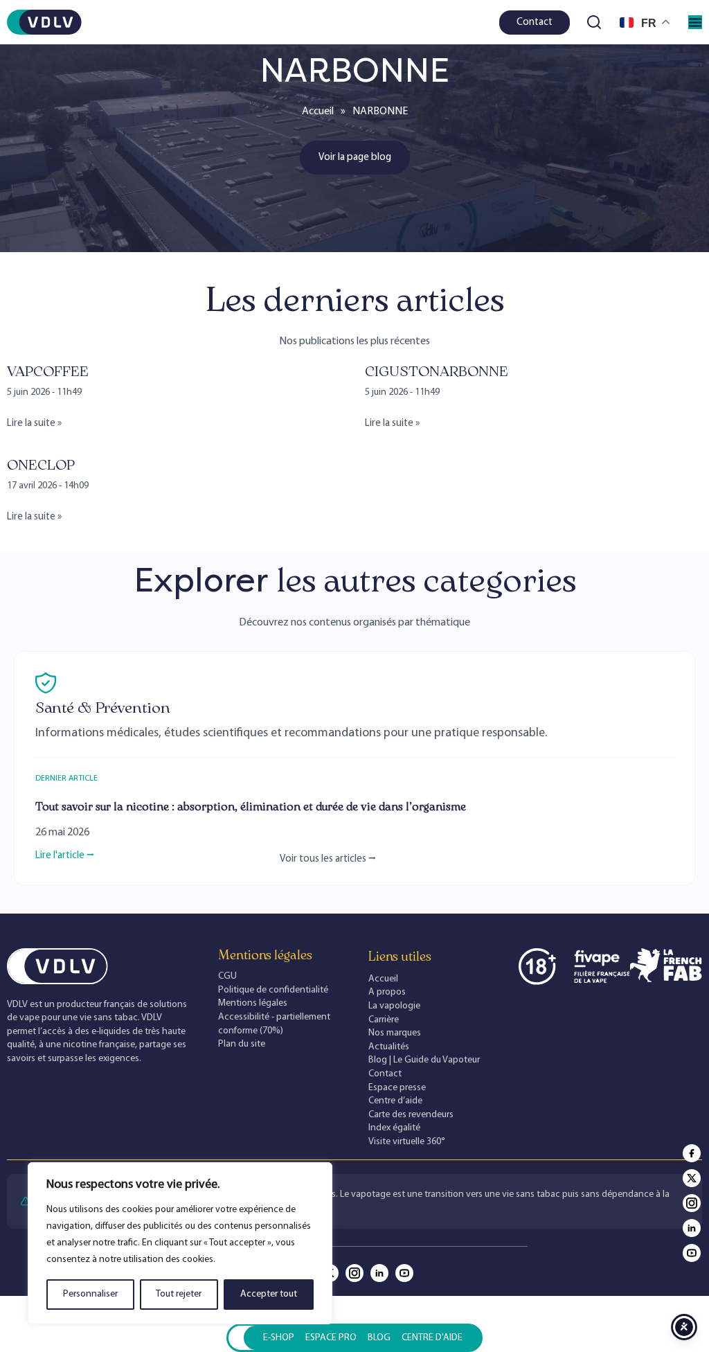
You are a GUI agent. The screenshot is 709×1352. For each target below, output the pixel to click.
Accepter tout (268, 1294)
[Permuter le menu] (695, 22)
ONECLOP (41, 464)
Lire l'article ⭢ (64, 856)
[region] (180, 1243)
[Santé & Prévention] (45, 683)
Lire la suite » (34, 423)
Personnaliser (90, 1294)
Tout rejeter (178, 1294)
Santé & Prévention (102, 707)
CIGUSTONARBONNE (436, 371)
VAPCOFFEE (48, 371)
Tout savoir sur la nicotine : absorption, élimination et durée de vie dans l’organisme (250, 806)
